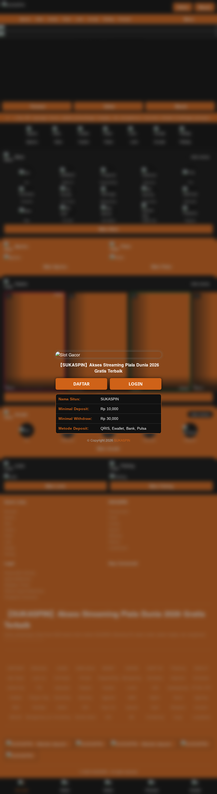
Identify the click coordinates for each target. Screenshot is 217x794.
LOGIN (136, 384)
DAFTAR (81, 384)
